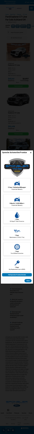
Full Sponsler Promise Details (17, 274)
